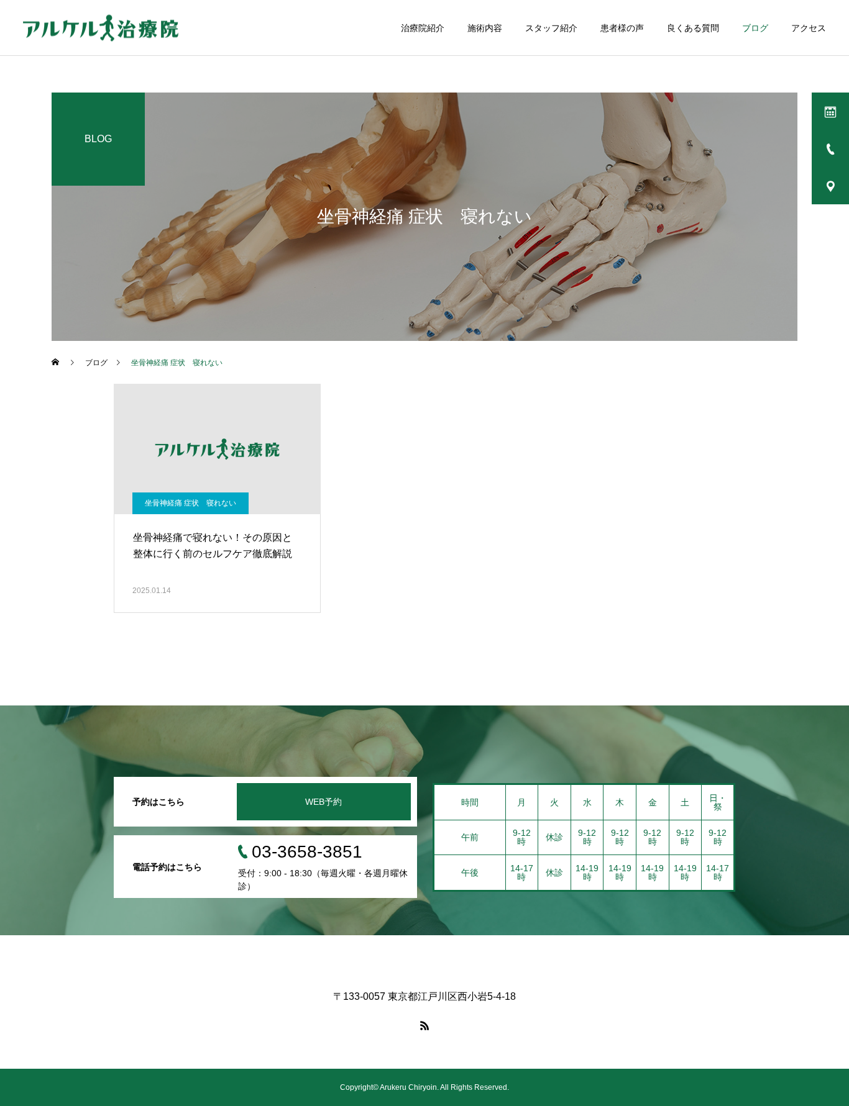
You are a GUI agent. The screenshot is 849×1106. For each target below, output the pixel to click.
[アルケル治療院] (100, 27)
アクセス (808, 28)
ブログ (755, 28)
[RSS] (424, 1025)
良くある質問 (693, 28)
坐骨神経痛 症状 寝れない (190, 503)
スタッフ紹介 (551, 28)
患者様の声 (622, 28)
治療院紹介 (422, 28)
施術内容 (484, 28)
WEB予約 (323, 802)
